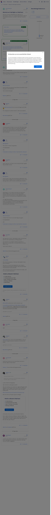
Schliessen (38, 66)
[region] (25, 60)
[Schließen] (43, 53)
